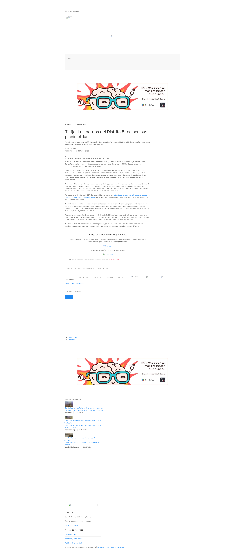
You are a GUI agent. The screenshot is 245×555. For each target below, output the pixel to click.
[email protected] (71, 525)
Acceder (109, 255)
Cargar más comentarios (74, 284)
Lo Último (71, 340)
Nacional (97, 277)
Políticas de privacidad (73, 543)
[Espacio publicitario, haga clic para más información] (122, 96)
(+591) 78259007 (114, 259)
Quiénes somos (70, 534)
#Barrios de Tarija (102, 268)
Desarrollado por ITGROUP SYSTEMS (110, 547)
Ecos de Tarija (84, 277)
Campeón (109, 277)
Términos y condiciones (73, 539)
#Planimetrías (88, 268)
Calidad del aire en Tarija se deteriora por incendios (84, 408)
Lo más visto (72, 337)
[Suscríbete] (107, 246)
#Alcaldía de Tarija (74, 268)
